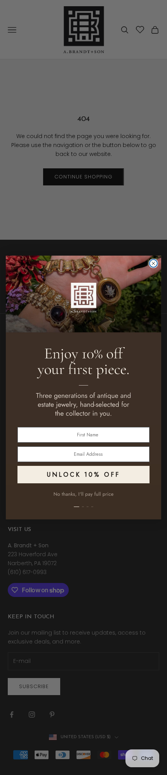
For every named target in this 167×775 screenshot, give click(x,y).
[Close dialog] (153, 263)
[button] (83, 502)
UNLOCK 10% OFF (83, 474)
